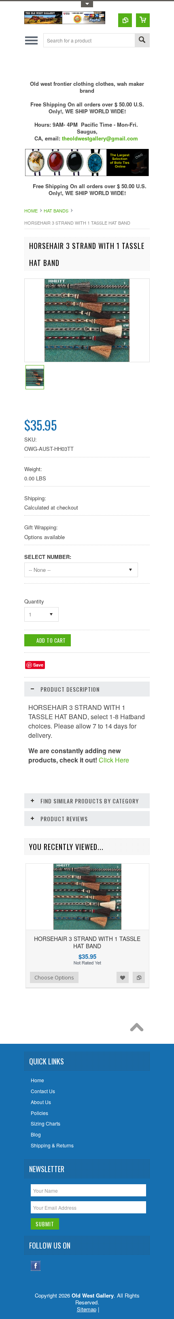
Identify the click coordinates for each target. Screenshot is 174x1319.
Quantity (34, 601)
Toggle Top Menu (87, 4)
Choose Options (54, 977)
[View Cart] (143, 20)
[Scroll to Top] (139, 1029)
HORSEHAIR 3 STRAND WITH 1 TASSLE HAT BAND (87, 942)
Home (31, 210)
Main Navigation (31, 40)
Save (38, 665)
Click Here (114, 760)
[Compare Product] (125, 20)
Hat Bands (56, 210)
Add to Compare (139, 977)
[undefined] (87, 359)
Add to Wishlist (123, 977)
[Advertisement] (99, 63)
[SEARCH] (142, 41)
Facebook (36, 1266)
